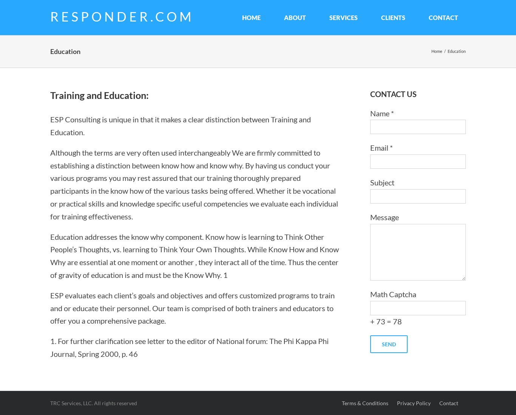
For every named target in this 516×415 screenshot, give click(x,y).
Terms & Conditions (365, 403)
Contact (448, 403)
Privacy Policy (414, 403)
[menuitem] (256, 17)
